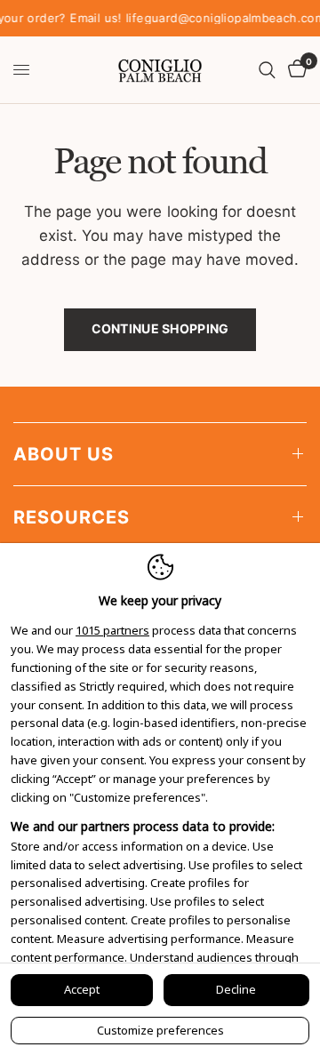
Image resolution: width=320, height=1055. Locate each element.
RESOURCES (71, 517)
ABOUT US (63, 454)
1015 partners (112, 630)
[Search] (267, 69)
